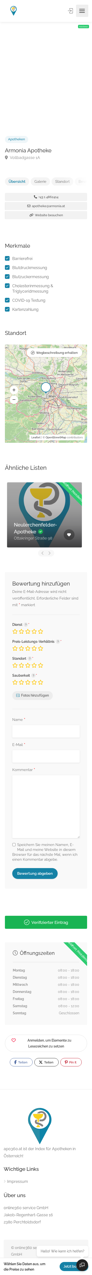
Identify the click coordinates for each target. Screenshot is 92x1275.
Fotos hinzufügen (35, 695)
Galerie (40, 181)
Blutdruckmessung (29, 267)
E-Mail (18, 745)
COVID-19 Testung (28, 300)
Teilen (22, 1062)
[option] (46, 515)
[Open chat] (82, 1265)
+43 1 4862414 (48, 197)
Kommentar (23, 770)
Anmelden (71, 11)
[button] (14, 390)
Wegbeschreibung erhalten (57, 353)
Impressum (17, 1181)
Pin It (72, 1062)
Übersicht (17, 181)
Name (18, 720)
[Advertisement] (46, 73)
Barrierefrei (22, 258)
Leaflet (35, 437)
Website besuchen (48, 215)
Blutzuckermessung (30, 276)
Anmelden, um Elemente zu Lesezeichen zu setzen (49, 1043)
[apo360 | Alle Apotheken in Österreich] (14, 11)
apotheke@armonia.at (48, 206)
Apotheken (16, 139)
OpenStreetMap (56, 437)
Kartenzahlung (25, 309)
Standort (62, 181)
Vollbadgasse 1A (24, 157)
